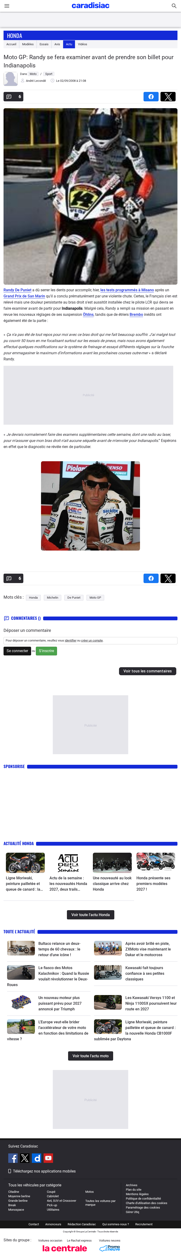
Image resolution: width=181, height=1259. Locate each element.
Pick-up (52, 1205)
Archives (131, 1185)
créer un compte (92, 640)
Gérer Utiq (132, 1212)
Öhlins (88, 314)
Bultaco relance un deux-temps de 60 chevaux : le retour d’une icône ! (59, 949)
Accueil (11, 44)
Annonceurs (53, 1224)
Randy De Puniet (17, 290)
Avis (57, 44)
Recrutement (143, 1224)
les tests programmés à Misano (127, 290)
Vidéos (82, 44)
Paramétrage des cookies (143, 1207)
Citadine (13, 1191)
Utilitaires (53, 1209)
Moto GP (95, 597)
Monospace (16, 1209)
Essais (44, 44)
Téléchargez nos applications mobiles (44, 1171)
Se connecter (17, 651)
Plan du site (133, 1189)
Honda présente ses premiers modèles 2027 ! (153, 884)
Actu (69, 44)
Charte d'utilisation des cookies (146, 1203)
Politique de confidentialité (143, 1198)
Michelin (52, 597)
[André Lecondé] (11, 85)
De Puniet (73, 597)
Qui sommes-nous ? (115, 1224)
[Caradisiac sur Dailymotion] (37, 1158)
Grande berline (18, 1200)
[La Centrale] (64, 1253)
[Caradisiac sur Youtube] (48, 1158)
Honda (14, 35)
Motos (89, 1191)
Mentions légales (137, 1194)
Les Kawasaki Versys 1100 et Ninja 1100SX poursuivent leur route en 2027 (151, 1003)
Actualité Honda (19, 843)
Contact (34, 1224)
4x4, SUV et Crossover (61, 1200)
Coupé (51, 1191)
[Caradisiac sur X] (25, 1158)
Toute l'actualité (19, 931)
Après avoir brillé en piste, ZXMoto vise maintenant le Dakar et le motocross (148, 949)
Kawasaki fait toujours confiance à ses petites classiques (144, 973)
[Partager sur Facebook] (152, 95)
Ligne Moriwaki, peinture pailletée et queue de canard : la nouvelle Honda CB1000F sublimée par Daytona (25, 884)
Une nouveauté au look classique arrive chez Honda (112, 884)
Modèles (28, 44)
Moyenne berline (19, 1196)
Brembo (136, 314)
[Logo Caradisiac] (90, 9)
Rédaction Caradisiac (82, 1224)
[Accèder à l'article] (25, 863)
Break (12, 1205)
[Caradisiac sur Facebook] (13, 1158)
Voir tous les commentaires (147, 671)
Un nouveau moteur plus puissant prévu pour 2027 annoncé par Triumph (60, 1003)
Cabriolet (53, 1196)
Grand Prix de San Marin (24, 296)
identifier (70, 640)
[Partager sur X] (168, 95)
